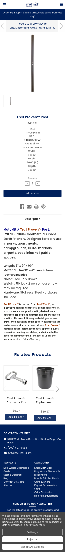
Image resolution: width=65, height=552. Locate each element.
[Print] (36, 206)
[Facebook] (22, 206)
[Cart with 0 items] (61, 5)
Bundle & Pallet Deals (46, 478)
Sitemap (8, 485)
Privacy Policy (37, 524)
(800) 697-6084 (17, 447)
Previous (4, 389)
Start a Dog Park (13, 474)
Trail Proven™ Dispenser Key (16, 400)
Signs (37, 488)
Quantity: (32, 178)
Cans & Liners (42, 481)
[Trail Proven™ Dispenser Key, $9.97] (16, 378)
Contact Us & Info (14, 481)
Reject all (32, 539)
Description (32, 219)
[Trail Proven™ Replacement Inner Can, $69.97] (45, 378)
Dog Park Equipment (46, 495)
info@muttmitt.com (20, 453)
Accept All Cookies (32, 547)
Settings (32, 532)
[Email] (29, 206)
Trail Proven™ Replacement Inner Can (45, 402)
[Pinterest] (43, 206)
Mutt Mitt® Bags (43, 467)
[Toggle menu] (4, 4)
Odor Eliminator (43, 492)
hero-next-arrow (61, 26)
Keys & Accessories (45, 485)
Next (57, 389)
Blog (6, 478)
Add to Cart (16, 417)
